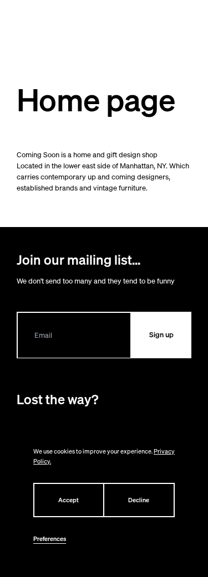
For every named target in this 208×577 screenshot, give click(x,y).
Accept (68, 500)
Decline (138, 500)
